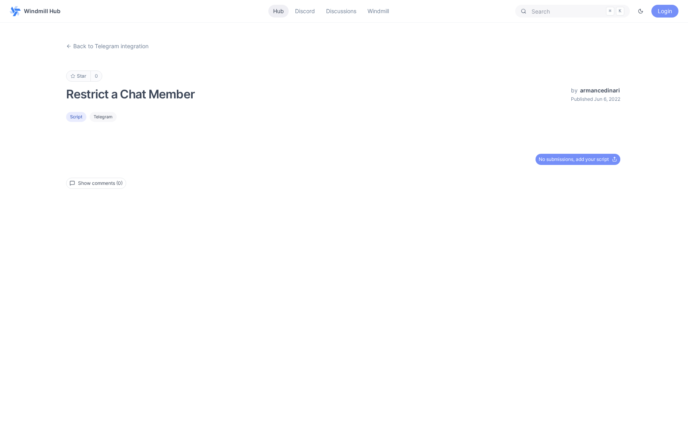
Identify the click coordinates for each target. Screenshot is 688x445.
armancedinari (600, 90)
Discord (305, 11)
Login (665, 11)
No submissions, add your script (574, 159)
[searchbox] (572, 11)
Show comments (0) (100, 183)
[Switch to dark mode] (641, 11)
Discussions (341, 11)
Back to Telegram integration (111, 46)
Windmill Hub (42, 11)
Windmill (378, 11)
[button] (572, 11)
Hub (278, 11)
